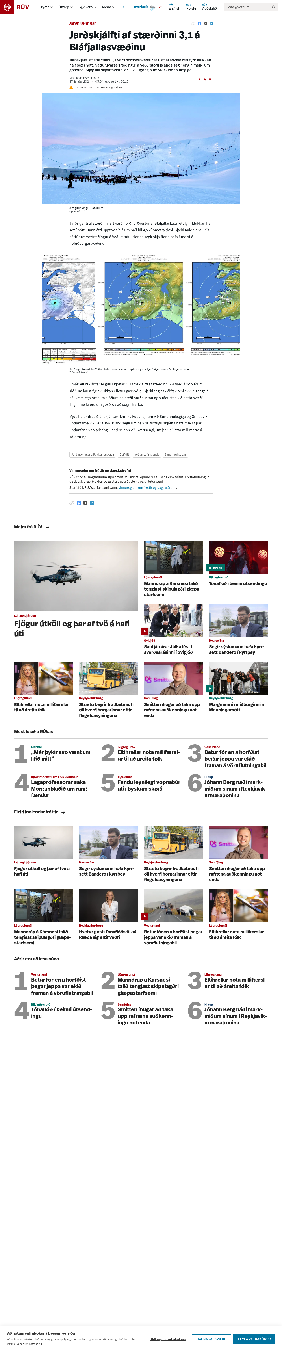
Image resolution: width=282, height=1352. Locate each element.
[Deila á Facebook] (199, 23)
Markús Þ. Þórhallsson (84, 78)
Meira (106, 7)
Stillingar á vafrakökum (168, 1339)
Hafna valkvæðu (211, 1339)
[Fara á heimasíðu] (18, 7)
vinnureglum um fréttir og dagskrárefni (147, 487)
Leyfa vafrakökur (254, 1339)
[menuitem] (51, 7)
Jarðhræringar (82, 24)
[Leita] (273, 7)
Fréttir (44, 7)
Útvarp (64, 7)
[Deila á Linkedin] (211, 23)
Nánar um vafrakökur (29, 1344)
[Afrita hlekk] (193, 23)
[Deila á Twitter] (205, 23)
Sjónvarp (86, 7)
